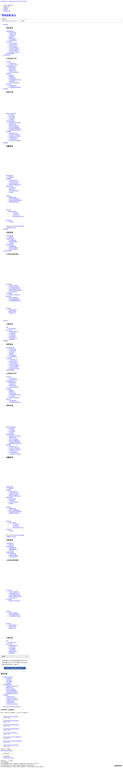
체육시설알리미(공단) (18, 216)
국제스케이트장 (13, 337)
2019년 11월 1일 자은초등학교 (11, 745)
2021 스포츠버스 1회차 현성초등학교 (12, 741)
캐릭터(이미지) (13, 70)
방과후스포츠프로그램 (14, 122)
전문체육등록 (9, 235)
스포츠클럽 (15, 213)
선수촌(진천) (12, 333)
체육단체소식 (12, 38)
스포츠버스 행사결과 (14, 134)
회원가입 (10, 5)
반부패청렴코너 (13, 309)
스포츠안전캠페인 (13, 50)
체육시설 (8, 210)
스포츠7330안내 (13, 180)
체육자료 (11, 37)
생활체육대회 (12, 197)
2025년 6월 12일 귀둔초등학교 (11, 720)
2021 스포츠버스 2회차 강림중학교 (12, 736)
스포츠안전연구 (13, 44)
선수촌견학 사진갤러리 (15, 140)
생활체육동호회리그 (14, 201)
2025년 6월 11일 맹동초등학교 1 (11, 728)
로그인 (5, 5)
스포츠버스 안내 (13, 133)
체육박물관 (12, 339)
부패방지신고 (12, 312)
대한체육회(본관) (13, 331)
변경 (9, 749)
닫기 (27, 656)
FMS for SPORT (10, 226)
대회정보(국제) (10, 244)
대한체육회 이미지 (11, 66)
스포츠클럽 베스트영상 (15, 79)
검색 (23, 20)
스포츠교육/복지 (7, 250)
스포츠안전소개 (13, 43)
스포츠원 (8, 61)
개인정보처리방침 (8, 754)
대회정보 (8, 195)
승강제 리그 (9, 220)
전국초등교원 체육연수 (15, 128)
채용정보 (8, 296)
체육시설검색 (12, 211)
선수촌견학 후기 (13, 139)
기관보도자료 (12, 34)
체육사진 (8, 84)
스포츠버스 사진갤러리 (15, 136)
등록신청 (11, 177)
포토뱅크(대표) (13, 85)
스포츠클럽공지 (13, 40)
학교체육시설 (16, 214)
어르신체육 (12, 118)
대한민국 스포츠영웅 (14, 294)
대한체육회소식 (10, 31)
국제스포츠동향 (13, 249)
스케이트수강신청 (13, 183)
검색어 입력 (5, 20)
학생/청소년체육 (10, 121)
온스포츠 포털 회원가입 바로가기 (15, 668)
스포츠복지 (9, 293)
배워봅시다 (12, 76)
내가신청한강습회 (13, 190)
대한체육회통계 (10, 53)
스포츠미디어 (6, 55)
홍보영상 (11, 75)
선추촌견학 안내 (13, 137)
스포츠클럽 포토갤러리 (15, 87)
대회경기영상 (12, 78)
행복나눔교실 (12, 124)
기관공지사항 (12, 32)
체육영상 (8, 73)
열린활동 (8, 131)
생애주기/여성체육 (11, 113)
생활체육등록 (9, 175)
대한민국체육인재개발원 (15, 290)
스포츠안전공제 (13, 46)
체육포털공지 (12, 328)
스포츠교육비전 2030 (14, 287)
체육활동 (8, 178)
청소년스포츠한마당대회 (15, 200)
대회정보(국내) (10, 238)
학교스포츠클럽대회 (14, 127)
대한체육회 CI (12, 67)
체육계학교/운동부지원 (15, 130)
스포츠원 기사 (12, 63)
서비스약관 (6, 753)
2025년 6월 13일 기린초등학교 (11, 716)
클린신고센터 (12, 311)
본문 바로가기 (4, 1)
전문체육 (5, 229)
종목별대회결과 (13, 241)
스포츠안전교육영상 (14, 49)
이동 (11, 760)
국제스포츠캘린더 (13, 247)
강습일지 (11, 192)
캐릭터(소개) (12, 69)
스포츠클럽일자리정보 (14, 300)
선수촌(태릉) (12, 334)
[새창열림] (6, 6)
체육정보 (5, 24)
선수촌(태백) (12, 336)
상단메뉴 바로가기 (13, 1)
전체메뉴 (6, 340)
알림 (7, 327)
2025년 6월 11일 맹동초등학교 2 (11, 724)
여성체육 (11, 119)
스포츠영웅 (12, 81)
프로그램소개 (12, 187)
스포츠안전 (9, 41)
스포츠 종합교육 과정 (14, 288)
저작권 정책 (6, 756)
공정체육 (8, 308)
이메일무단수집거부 (8, 757)
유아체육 (11, 115)
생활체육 (5, 142)
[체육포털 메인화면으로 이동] (8, 15)
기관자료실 (12, 35)
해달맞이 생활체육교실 (15, 184)
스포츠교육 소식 (13, 291)
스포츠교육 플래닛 (14, 285)
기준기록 (11, 243)
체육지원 (5, 88)
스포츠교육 (9, 284)
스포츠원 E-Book (13, 64)
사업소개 (11, 221)
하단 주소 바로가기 (22, 1)
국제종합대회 (12, 246)
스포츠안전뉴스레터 (14, 52)
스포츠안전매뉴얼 (13, 47)
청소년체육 (12, 116)
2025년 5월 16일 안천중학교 (10, 732)
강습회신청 (12, 189)
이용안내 (5, 320)
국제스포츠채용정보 (14, 299)
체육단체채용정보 (13, 297)
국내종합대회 (12, 240)
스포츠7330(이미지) (14, 72)
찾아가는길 (9, 330)
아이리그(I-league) (13, 125)
